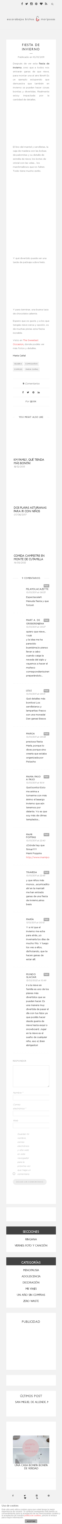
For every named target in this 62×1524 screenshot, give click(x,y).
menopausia (31, 1270)
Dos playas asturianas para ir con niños (30, 509)
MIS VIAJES (31, 1288)
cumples (18, 369)
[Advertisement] (31, 1345)
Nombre (18, 1093)
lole (29, 690)
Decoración (31, 1282)
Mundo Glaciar (31, 976)
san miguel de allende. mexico (36, 1402)
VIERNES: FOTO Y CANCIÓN (31, 1245)
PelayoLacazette (37, 589)
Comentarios (31, 384)
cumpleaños (31, 364)
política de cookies (32, 1515)
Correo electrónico (19, 1107)
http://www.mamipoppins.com (43, 857)
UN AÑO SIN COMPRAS (31, 1294)
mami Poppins (31, 836)
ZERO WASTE (31, 1301)
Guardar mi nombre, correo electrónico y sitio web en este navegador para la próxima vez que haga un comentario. (24, 1154)
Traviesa (31, 872)
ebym (33, 401)
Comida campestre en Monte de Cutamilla (29, 557)
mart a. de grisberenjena (35, 622)
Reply (46, 586)
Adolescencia (31, 1276)
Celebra (18, 364)
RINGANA (31, 1239)
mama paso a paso (33, 778)
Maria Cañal (32, 369)
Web (15, 1121)
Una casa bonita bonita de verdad (31, 1467)
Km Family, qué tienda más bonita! (29, 461)
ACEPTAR (31, 1521)
